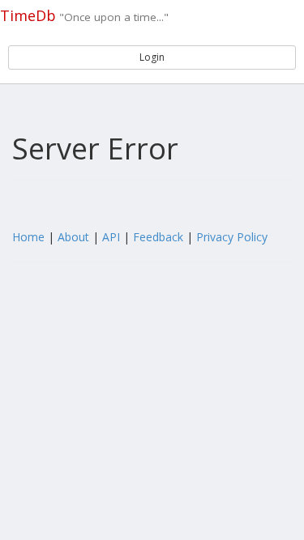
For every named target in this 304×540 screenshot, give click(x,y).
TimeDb (28, 15)
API (111, 236)
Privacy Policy (232, 236)
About (73, 236)
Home (28, 236)
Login (152, 57)
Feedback (158, 236)
